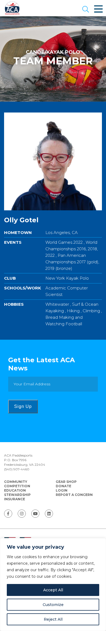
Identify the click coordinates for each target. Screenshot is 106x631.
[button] (86, 9)
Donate (63, 486)
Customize (53, 604)
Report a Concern (74, 495)
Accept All (53, 590)
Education (15, 490)
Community (15, 482)
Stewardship (17, 495)
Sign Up (23, 406)
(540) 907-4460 (16, 469)
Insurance (14, 499)
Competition (17, 486)
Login (61, 490)
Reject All (53, 619)
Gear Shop (66, 482)
